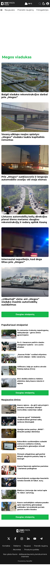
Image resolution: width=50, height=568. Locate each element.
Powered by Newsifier (25, 561)
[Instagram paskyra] (21, 538)
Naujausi (27, 546)
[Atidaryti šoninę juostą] (1, 10)
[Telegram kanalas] (41, 538)
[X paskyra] (8, 538)
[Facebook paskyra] (15, 538)
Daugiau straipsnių (25, 314)
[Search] (39, 3)
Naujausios (10, 10)
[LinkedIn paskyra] (28, 538)
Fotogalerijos (42, 10)
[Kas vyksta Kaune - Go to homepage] (25, 531)
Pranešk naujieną (25, 10)
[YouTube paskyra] (34, 538)
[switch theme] (43, 3)
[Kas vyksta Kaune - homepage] (9, 3)
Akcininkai (17, 550)
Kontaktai (6, 546)
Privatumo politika (31, 550)
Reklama (17, 546)
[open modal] (47, 3)
